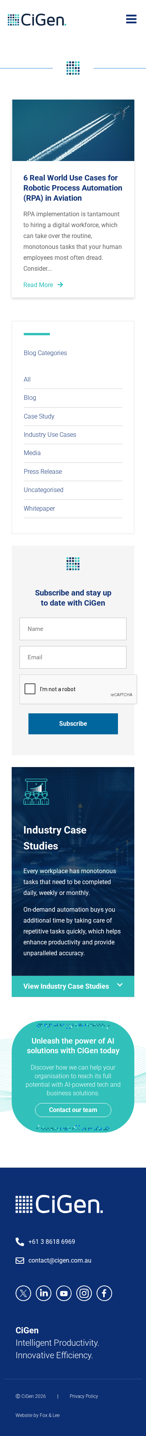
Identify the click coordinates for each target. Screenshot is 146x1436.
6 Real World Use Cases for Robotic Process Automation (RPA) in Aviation (72, 188)
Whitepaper (39, 508)
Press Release (43, 471)
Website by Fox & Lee (38, 1415)
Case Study (39, 416)
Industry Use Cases (50, 434)
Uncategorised (43, 490)
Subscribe (73, 723)
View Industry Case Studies (66, 986)
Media (32, 453)
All (27, 379)
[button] (73, 986)
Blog (30, 397)
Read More (39, 285)
